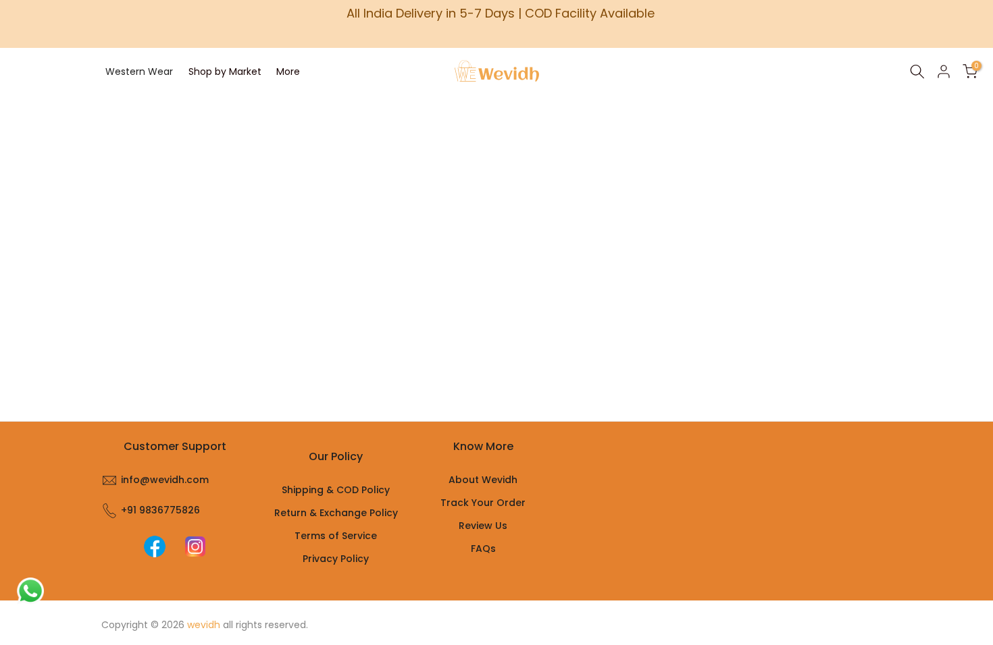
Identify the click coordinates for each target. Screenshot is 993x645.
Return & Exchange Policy (336, 513)
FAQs (483, 548)
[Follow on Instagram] (195, 546)
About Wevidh (483, 479)
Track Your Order (483, 502)
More (288, 71)
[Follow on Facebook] (154, 546)
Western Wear (139, 71)
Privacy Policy (336, 558)
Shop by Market (224, 71)
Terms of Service (336, 535)
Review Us (483, 525)
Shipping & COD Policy (336, 490)
